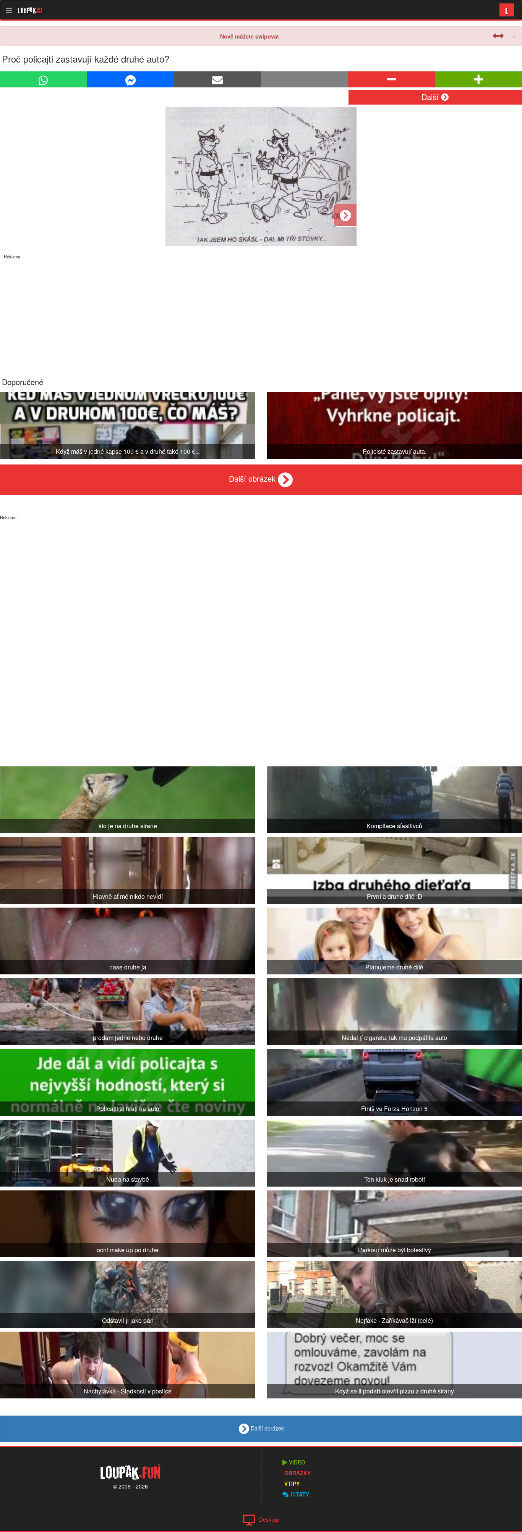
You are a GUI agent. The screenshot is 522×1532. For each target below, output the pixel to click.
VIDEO (297, 1462)
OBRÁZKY (297, 1473)
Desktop (269, 1519)
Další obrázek (253, 478)
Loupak (30, 10)
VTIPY (292, 1483)
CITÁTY (299, 1494)
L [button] (506, 9)
